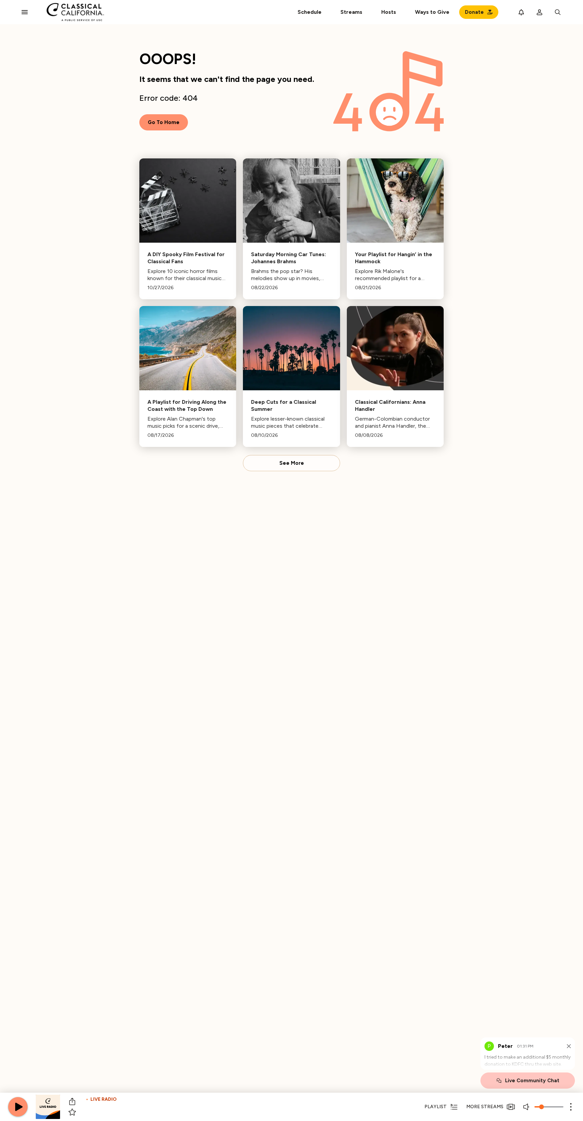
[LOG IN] (539, 12)
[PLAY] (18, 1107)
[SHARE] (72, 1101)
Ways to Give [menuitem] (432, 12)
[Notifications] (521, 12)
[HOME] (75, 12)
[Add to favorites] (72, 1112)
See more (291, 463)
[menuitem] (351, 12)
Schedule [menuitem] (310, 12)
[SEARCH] (558, 12)
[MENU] (24, 12)
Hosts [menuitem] (388, 12)
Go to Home (163, 122)
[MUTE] (527, 1107)
